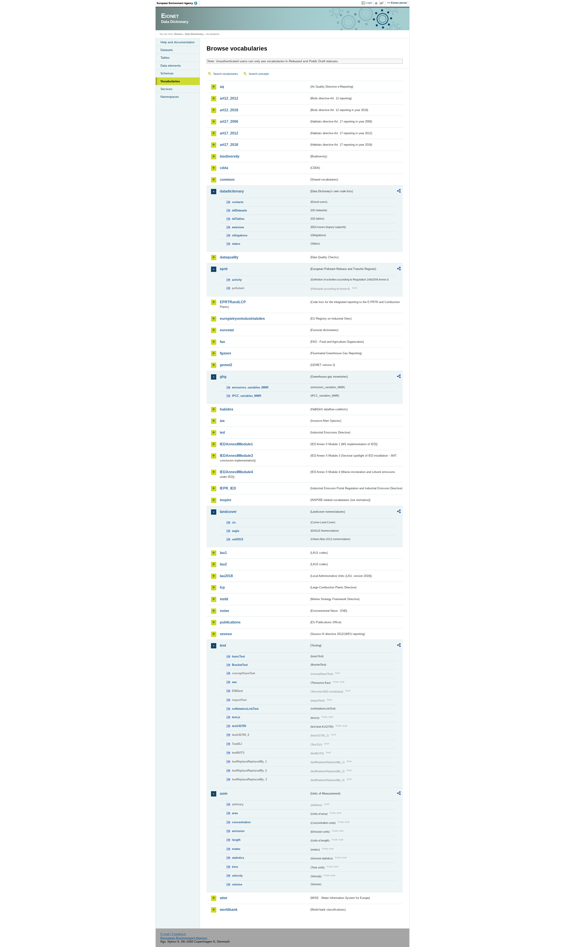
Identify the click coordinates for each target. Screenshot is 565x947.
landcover (228, 512)
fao (222, 342)
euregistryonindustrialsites (242, 318)
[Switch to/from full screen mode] (382, 3)
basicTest (238, 656)
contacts (237, 202)
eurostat (227, 330)
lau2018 (226, 576)
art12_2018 (229, 110)
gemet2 (226, 365)
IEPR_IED (228, 488)
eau (234, 682)
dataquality (229, 257)
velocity (237, 875)
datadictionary (232, 191)
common (227, 179)
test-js (236, 717)
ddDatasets (239, 210)
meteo (236, 849)
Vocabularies (170, 81)
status (236, 243)
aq (222, 86)
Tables (165, 57)
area (235, 813)
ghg (223, 376)
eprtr (224, 269)
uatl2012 (237, 539)
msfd (224, 599)
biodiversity (229, 156)
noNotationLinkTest (245, 708)
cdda (224, 168)
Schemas (166, 73)
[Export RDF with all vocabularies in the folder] (399, 191)
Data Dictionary (194, 34)
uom (223, 793)
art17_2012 (229, 133)
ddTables (238, 218)
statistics (238, 857)
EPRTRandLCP (233, 302)
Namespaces (169, 96)
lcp (222, 587)
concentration (241, 822)
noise (224, 611)
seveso (226, 634)
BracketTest (240, 664)
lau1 (223, 553)
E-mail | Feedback (173, 934)
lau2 (223, 564)
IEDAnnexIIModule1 (236, 444)
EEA (178, 3)
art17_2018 (229, 145)
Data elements (170, 65)
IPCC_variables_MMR (246, 395)
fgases (225, 353)
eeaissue (238, 227)
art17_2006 (229, 121)
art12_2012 (229, 98)
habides (226, 409)
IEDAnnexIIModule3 (236, 455)
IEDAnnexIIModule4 (236, 472)
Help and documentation (177, 42)
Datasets (166, 50)
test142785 (239, 726)
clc (234, 522)
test (223, 645)
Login (368, 3)
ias (222, 421)
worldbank (228, 909)
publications (230, 622)
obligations (239, 235)
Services (166, 89)
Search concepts (259, 74)
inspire (225, 500)
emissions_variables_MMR (250, 387)
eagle (235, 531)
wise (223, 898)
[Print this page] (376, 3)
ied (222, 432)
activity (237, 279)
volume (237, 884)
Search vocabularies (225, 74)
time (235, 866)
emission (238, 831)
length (236, 840)
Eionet (178, 34)
